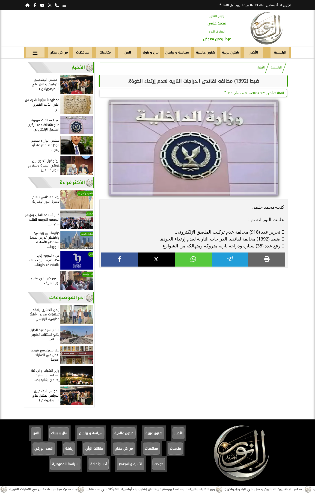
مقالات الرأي (94, 448)
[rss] (49, 5)
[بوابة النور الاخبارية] (266, 28)
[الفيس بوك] (35, 5)
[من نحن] (57, 5)
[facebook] (119, 259)
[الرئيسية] (27, 5)
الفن (128, 52)
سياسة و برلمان (177, 52)
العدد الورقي (43, 448)
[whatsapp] (193, 259)
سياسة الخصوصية (65, 464)
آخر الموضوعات (67, 298)
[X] (156, 259)
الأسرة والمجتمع (131, 464)
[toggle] (35, 52)
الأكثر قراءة (72, 182)
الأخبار (254, 52)
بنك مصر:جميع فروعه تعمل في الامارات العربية (54, 489)
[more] (64, 5)
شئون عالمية (205, 52)
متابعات (105, 52)
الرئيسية (280, 52)
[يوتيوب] (42, 5)
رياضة (69, 448)
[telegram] (230, 259)
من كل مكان (59, 52)
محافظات (82, 52)
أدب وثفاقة (98, 464)
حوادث (159, 464)
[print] (266, 259)
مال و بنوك (150, 52)
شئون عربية (230, 52)
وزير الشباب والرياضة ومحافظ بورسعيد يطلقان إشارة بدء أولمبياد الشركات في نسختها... (162, 489)
